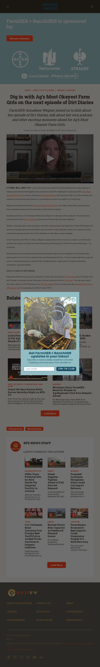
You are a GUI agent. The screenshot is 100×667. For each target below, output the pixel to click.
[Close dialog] (73, 299)
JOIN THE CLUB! (66, 369)
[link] (50, 323)
